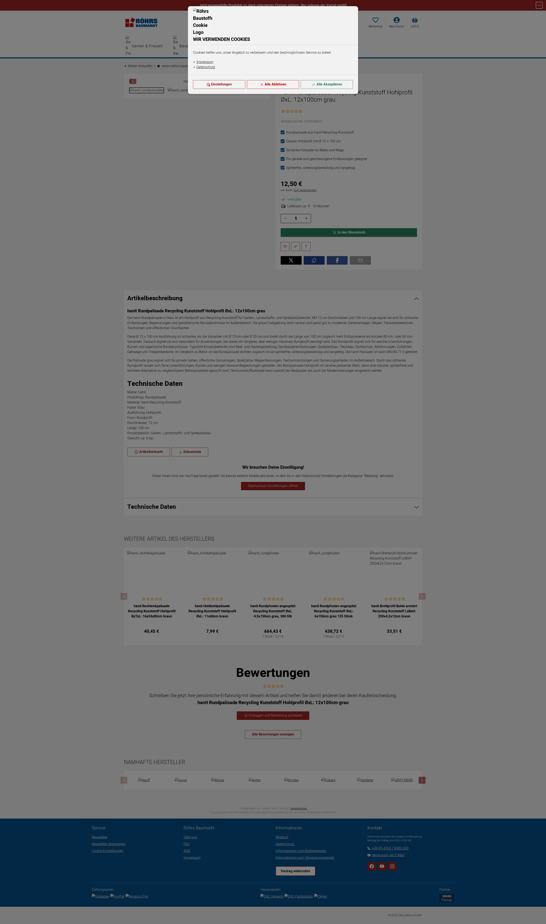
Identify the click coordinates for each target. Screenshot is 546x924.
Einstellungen (221, 84)
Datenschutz (205, 67)
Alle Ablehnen (275, 84)
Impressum (204, 62)
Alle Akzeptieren (329, 84)
